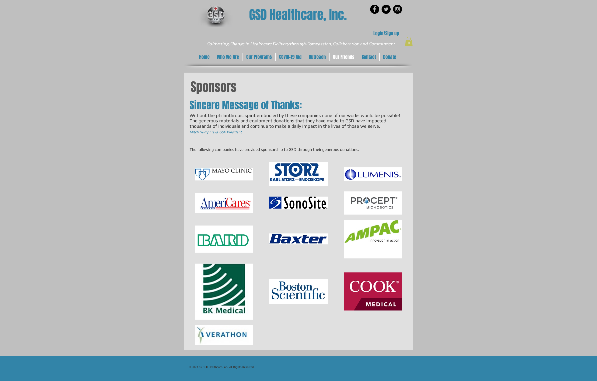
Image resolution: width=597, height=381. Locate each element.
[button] (409, 41)
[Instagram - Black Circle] (397, 9)
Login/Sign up (386, 33)
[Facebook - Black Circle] (374, 9)
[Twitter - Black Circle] (386, 9)
